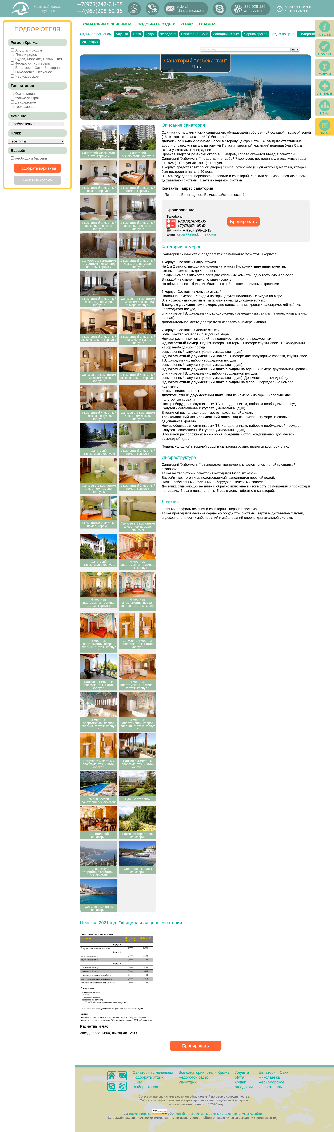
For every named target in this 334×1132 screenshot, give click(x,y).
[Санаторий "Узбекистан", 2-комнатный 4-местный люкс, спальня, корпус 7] (137, 359)
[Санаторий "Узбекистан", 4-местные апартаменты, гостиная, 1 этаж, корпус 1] (137, 546)
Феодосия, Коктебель (32, 63)
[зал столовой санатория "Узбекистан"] (98, 818)
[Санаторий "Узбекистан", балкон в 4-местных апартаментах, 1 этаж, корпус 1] (98, 666)
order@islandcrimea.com (196, 234)
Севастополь (270, 1087)
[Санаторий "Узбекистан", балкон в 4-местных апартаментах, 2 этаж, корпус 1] (137, 745)
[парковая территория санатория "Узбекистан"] (137, 818)
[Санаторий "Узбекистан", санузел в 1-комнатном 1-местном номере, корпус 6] (98, 470)
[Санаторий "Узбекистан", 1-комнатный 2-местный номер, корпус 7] (98, 172)
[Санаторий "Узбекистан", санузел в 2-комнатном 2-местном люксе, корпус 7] (98, 359)
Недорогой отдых (313, 34)
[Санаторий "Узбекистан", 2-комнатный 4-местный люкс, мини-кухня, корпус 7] (98, 397)
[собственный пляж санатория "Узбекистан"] (137, 853)
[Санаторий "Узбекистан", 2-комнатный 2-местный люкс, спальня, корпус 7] (98, 321)
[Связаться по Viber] (152, 8)
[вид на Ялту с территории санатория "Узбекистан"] (98, 853)
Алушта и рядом (28, 50)
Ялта (137, 34)
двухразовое (25, 102)
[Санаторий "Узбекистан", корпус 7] (137, 137)
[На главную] (112, 1076)
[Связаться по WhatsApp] (134, 8)
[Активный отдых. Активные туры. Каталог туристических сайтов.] (216, 1113)
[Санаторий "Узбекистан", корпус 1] (98, 546)
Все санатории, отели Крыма (203, 1072)
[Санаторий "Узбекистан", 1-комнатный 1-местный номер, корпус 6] (137, 435)
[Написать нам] (122, 1076)
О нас (187, 24)
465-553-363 (254, 11)
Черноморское (27, 76)
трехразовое (25, 107)
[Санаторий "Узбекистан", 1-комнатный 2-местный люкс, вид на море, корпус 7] (137, 245)
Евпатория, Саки (194, 34)
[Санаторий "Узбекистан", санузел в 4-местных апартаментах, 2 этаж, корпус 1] (98, 745)
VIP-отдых (90, 42)
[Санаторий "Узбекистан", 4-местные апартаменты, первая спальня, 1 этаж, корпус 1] (137, 584)
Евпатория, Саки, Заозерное (38, 68)
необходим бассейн (31, 158)
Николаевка (269, 1077)
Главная (208, 24)
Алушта (122, 34)
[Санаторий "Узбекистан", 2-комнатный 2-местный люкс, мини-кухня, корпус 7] (137, 321)
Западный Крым (226, 34)
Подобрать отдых (156, 24)
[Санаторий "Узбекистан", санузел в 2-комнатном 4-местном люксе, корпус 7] (137, 397)
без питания (25, 94)
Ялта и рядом (26, 55)
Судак (150, 34)
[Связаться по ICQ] (122, 1086)
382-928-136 (254, 6)
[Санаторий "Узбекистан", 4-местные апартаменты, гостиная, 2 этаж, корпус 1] (137, 666)
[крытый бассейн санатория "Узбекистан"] (98, 783)
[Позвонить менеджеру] (219, 8)
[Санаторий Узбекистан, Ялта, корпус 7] (98, 137)
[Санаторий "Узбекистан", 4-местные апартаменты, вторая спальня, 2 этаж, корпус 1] (137, 704)
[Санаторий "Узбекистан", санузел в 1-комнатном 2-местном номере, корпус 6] (137, 508)
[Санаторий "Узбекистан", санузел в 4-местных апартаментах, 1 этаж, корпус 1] (137, 625)
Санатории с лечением (107, 24)
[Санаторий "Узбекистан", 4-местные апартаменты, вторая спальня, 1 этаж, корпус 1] (98, 625)
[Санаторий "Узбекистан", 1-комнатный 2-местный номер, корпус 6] (137, 470)
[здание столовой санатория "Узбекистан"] (137, 783)
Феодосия (168, 34)
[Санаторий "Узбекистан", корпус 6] (98, 435)
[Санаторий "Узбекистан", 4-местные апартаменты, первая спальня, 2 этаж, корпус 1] (98, 704)
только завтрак (27, 98)
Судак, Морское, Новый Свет (38, 59)
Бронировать (243, 221)
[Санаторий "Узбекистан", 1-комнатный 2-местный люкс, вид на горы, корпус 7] (98, 207)
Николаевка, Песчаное (33, 72)
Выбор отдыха (145, 1087)
